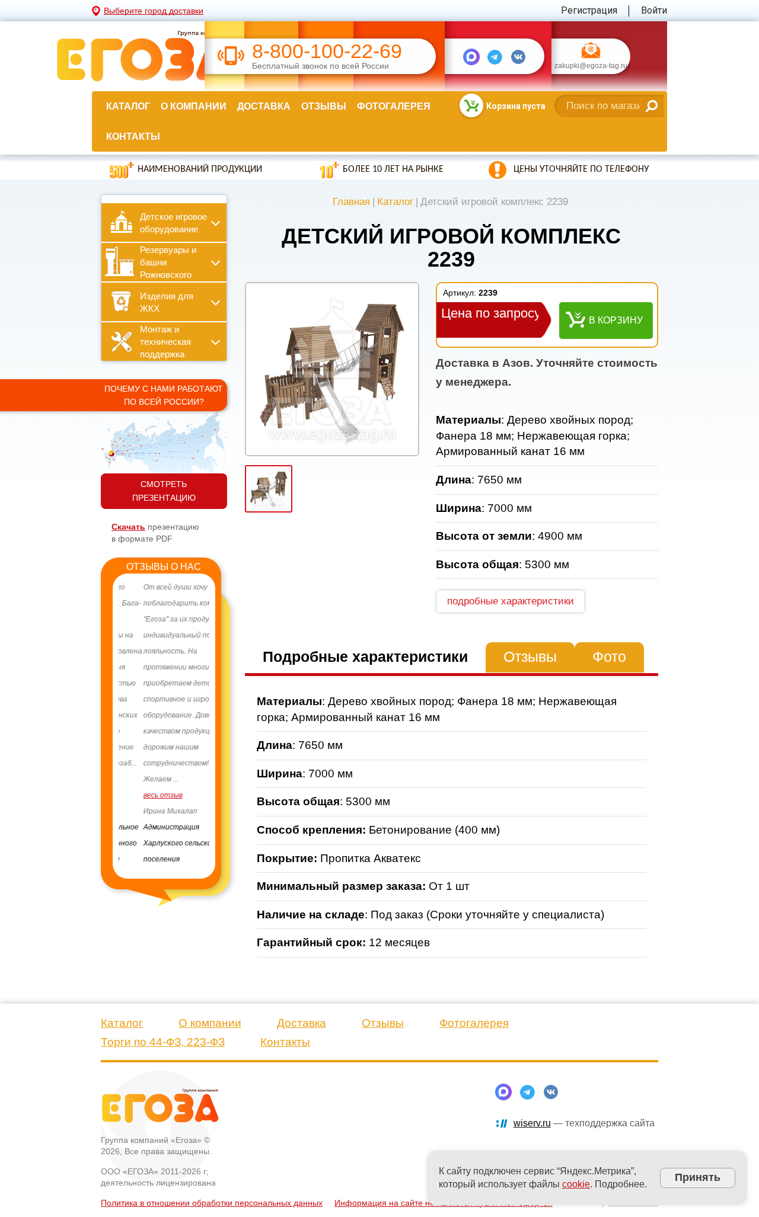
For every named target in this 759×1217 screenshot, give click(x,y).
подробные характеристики (510, 601)
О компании (194, 106)
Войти (654, 10)
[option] (164, 723)
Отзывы (323, 106)
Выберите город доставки (153, 10)
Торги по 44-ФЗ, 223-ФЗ (163, 1042)
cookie (576, 1184)
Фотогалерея (393, 106)
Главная (351, 201)
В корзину (616, 320)
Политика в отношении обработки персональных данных (212, 1203)
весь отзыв (138, 795)
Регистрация (589, 10)
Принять (697, 1177)
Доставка (264, 106)
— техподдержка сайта (584, 1123)
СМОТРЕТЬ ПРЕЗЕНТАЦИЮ (164, 490)
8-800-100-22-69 (327, 51)
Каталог (128, 106)
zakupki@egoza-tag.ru (590, 66)
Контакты (133, 137)
